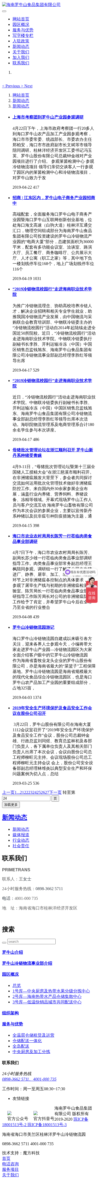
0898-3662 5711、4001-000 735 (29, 1079)
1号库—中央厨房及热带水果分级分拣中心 (51, 991)
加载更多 (11, 805)
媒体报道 (21, 835)
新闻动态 (21, 46)
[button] (11, 86)
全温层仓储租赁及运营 (33, 1035)
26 (43, 792)
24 (34, 792)
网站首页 (21, 19)
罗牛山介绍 (12, 952)
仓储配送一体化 (27, 1040)
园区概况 (21, 24)
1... (17, 792)
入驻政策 (21, 41)
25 (39, 792)
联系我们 (21, 63)
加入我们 (21, 57)
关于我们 (21, 52)
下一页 (55, 792)
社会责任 (21, 846)
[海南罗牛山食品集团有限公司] (49, 5)
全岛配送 (21, 1046)
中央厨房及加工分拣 (31, 1051)
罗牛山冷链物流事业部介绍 (27, 963)
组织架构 (10, 1013)
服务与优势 (23, 30)
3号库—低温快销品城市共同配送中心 (47, 1002)
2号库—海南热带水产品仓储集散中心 (47, 996)
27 (47, 792)
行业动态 (21, 840)
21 (22, 792)
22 (26, 792)
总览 (17, 985)
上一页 (8, 792)
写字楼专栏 (23, 35)
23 (30, 792)
